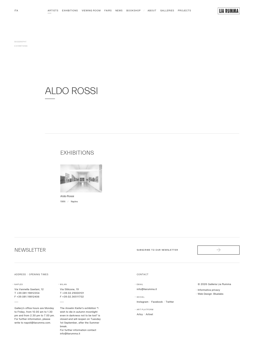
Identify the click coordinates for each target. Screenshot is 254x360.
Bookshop (133, 11)
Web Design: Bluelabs (210, 294)
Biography (20, 42)
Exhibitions (70, 11)
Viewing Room (91, 11)
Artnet (149, 314)
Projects (184, 11)
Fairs (108, 11)
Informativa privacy (209, 290)
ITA (16, 11)
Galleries (167, 11)
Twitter (170, 302)
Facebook (157, 302)
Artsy (140, 314)
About (152, 11)
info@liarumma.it (147, 289)
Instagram (142, 302)
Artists (53, 11)
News (119, 11)
